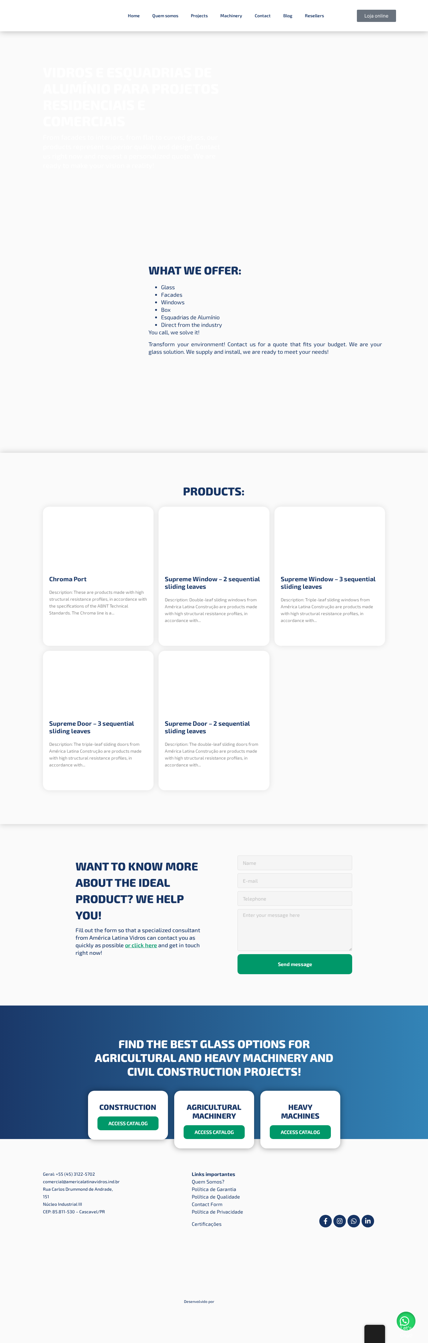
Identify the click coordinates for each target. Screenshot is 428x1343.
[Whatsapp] (353, 1221)
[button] (406, 1321)
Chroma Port (67, 579)
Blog (287, 15)
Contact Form (207, 1204)
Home (134, 15)
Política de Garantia (214, 1189)
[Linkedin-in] (368, 1221)
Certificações (207, 1224)
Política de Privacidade (217, 1212)
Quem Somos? (208, 1181)
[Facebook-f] (325, 1221)
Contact (263, 15)
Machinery (231, 15)
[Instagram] (339, 1221)
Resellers (314, 15)
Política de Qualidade (216, 1196)
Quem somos (165, 15)
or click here (141, 945)
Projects (199, 15)
